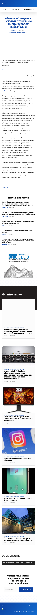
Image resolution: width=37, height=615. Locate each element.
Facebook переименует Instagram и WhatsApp (17, 459)
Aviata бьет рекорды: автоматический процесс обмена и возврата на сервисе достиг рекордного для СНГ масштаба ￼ (17, 203)
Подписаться (26, 589)
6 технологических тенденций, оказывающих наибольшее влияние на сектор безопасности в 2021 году (18, 331)
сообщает (5, 91)
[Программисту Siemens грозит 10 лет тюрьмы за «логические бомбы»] (18, 521)
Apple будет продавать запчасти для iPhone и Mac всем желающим (18, 222)
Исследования (6, 244)
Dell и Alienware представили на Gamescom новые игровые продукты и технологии (18, 418)
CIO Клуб (14, 30)
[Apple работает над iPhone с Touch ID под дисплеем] (18, 481)
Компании (5, 207)
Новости (4, 225)
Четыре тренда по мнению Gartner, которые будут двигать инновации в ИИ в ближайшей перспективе (18, 240)
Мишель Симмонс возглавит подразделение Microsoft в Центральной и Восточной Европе (18, 213)
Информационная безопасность (18, 32)
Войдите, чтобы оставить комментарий (18, 563)
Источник (5, 187)
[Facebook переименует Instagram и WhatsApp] (18, 441)
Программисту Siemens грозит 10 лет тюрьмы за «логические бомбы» (18, 539)
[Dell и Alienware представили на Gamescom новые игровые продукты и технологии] (18, 399)
